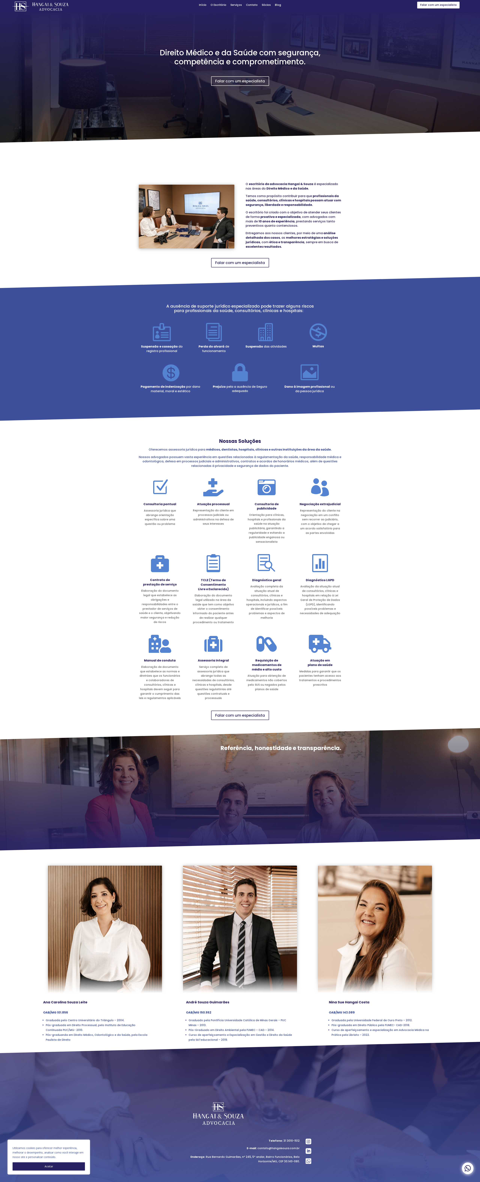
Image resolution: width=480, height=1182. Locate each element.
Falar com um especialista (438, 5)
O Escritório (218, 5)
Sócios (266, 5)
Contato (252, 5)
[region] (49, 1157)
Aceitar (49, 1166)
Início (202, 5)
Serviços (236, 5)
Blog (278, 5)
